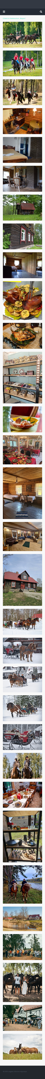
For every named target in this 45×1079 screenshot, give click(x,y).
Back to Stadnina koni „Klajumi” (15, 18)
